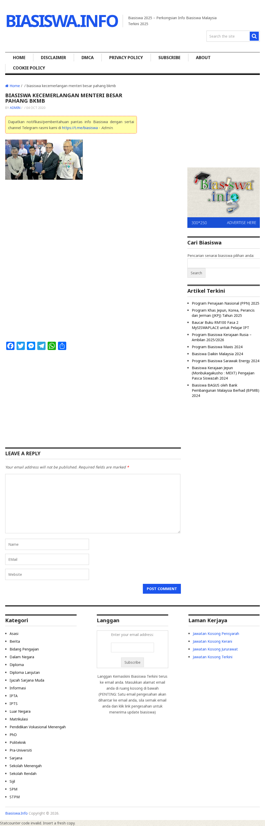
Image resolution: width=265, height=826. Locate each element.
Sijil (12, 781)
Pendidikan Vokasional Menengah (38, 726)
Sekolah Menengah (26, 765)
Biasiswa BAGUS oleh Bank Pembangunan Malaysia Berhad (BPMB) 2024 (225, 390)
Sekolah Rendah (23, 773)
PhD (13, 734)
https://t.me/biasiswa (80, 127)
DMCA (88, 57)
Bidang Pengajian (24, 649)
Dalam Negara (22, 656)
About (203, 57)
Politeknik (18, 742)
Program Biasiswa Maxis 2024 (217, 346)
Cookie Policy (29, 68)
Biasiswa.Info (61, 20)
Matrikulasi (19, 719)
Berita (15, 641)
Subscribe (169, 57)
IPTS (14, 703)
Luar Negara (20, 711)
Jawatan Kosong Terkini (212, 656)
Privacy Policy (126, 57)
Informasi (18, 687)
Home (19, 57)
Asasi (14, 633)
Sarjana (16, 757)
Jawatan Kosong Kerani (212, 641)
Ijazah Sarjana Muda (27, 680)
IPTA (14, 695)
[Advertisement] (71, 222)
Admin (15, 108)
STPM (15, 796)
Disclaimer (53, 57)
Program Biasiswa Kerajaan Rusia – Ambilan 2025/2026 (222, 337)
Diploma (17, 664)
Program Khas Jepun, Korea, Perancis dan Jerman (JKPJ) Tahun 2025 (223, 313)
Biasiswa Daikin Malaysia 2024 (217, 353)
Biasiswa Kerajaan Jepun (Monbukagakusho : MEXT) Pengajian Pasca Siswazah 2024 (223, 373)
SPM (13, 789)
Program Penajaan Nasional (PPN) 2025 (225, 303)
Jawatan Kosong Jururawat (215, 649)
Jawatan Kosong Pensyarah (216, 633)
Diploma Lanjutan (25, 672)
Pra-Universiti (21, 750)
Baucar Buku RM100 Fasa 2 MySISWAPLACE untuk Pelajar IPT (220, 325)
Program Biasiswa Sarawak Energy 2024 (225, 360)
